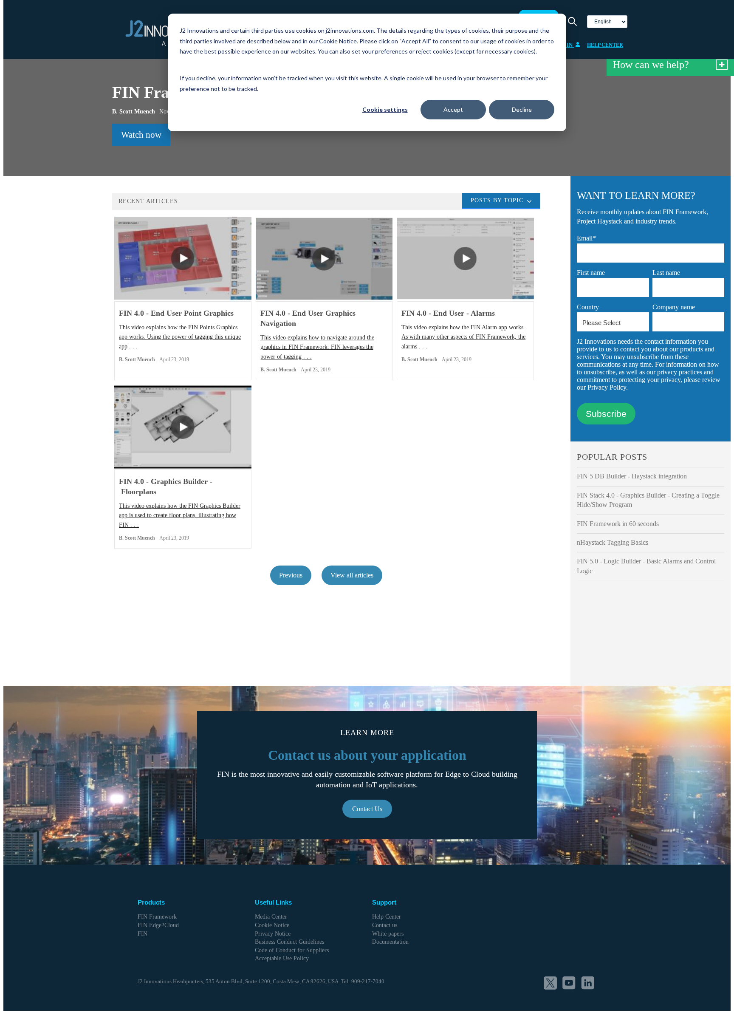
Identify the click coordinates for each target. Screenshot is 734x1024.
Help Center (605, 45)
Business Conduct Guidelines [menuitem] (289, 942)
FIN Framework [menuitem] (157, 917)
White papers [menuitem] (388, 934)
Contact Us (367, 808)
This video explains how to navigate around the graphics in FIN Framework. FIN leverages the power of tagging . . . (317, 347)
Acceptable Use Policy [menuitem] (282, 958)
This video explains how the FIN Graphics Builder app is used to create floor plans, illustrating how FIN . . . (179, 515)
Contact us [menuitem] (384, 925)
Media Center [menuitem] (271, 917)
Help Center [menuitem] (386, 917)
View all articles (351, 575)
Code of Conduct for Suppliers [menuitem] (292, 950)
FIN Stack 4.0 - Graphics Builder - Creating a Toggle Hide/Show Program (648, 500)
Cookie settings (385, 109)
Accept (453, 109)
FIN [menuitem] (142, 934)
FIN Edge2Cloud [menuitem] (158, 925)
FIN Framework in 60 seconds (618, 523)
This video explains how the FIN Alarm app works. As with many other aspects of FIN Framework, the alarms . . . (463, 337)
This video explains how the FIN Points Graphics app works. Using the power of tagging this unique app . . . (180, 337)
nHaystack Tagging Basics (612, 542)
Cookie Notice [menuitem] (272, 925)
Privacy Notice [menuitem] (273, 934)
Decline (522, 109)
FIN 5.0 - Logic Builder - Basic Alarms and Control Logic (646, 565)
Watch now (141, 135)
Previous (290, 575)
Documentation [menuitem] (390, 942)
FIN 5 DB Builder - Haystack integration (632, 476)
